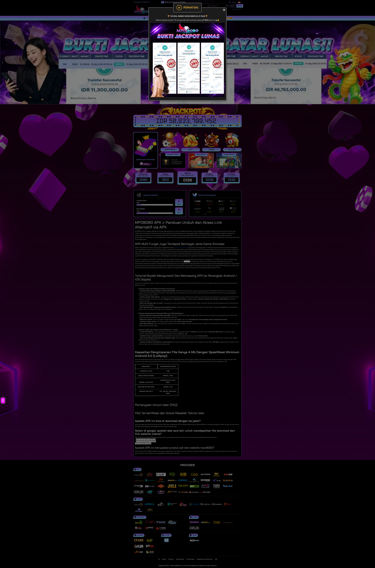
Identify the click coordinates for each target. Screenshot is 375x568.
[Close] (224, 10)
